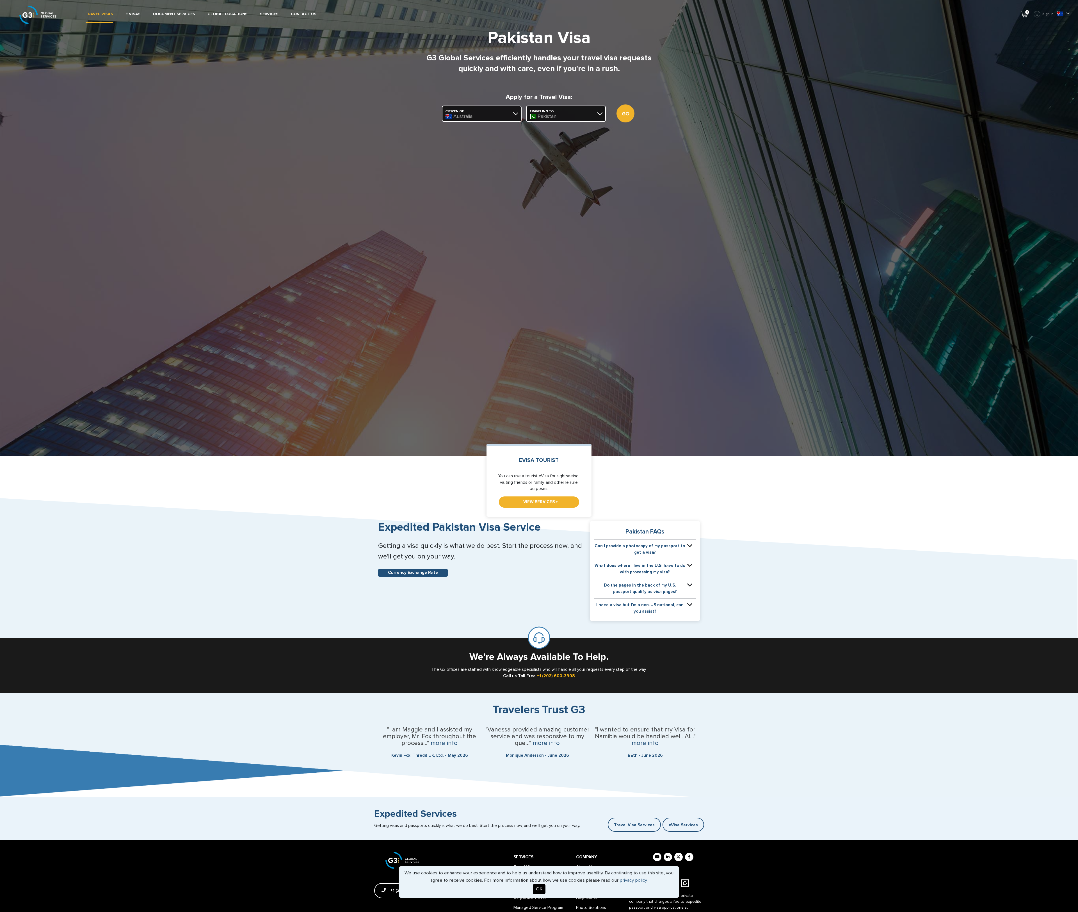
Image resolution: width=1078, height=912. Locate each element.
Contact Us (303, 14)
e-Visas (133, 14)
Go (625, 114)
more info (444, 743)
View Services (540, 502)
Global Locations (227, 14)
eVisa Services (683, 825)
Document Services (174, 14)
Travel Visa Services (634, 825)
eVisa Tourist (539, 460)
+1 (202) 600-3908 (556, 676)
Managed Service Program (538, 908)
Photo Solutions (591, 908)
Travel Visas (99, 14)
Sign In (1047, 14)
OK (539, 889)
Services (269, 14)
